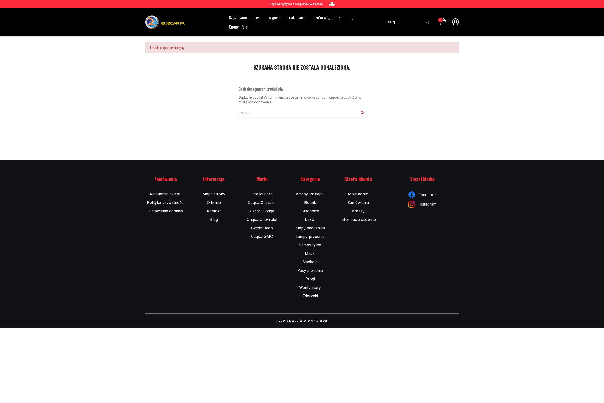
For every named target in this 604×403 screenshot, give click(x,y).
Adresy (358, 211)
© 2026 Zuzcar (285, 320)
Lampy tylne (310, 245)
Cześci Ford (262, 194)
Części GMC (262, 236)
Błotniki (310, 202)
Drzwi (310, 219)
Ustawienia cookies (166, 211)
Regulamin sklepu (165, 194)
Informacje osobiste (358, 219)
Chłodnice (310, 211)
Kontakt (214, 211)
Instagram (427, 204)
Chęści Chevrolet (262, 219)
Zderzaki (310, 296)
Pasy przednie (310, 270)
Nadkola (310, 262)
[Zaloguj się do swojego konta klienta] (455, 23)
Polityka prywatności (165, 202)
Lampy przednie (310, 236)
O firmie (214, 202)
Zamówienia (358, 202)
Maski (310, 253)
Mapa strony (213, 194)
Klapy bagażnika (310, 228)
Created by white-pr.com (312, 320)
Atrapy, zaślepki (310, 194)
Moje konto (358, 194)
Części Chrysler (262, 202)
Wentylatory (310, 287)
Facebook (427, 194)
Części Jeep (262, 228)
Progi (310, 279)
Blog (214, 219)
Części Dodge (262, 211)
